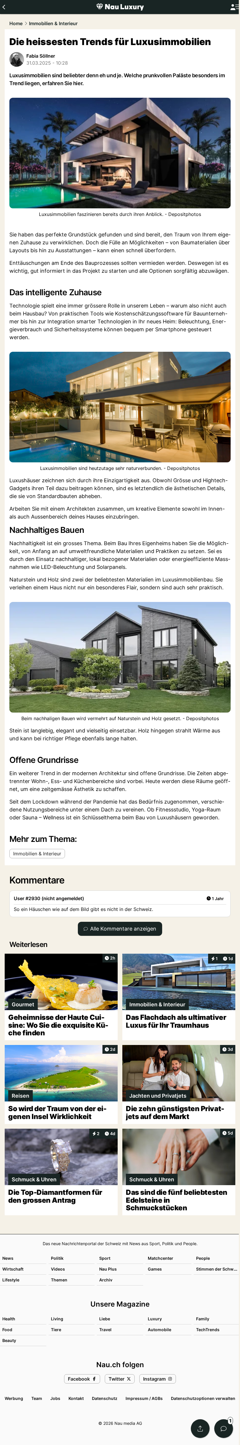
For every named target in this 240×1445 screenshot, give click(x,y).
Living (57, 1318)
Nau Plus (108, 1268)
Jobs (55, 1398)
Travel (105, 1329)
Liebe (104, 1318)
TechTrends (208, 1329)
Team (36, 1398)
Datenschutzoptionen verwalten (203, 1398)
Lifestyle (10, 1279)
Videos (58, 1268)
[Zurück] (3, 7)
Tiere (56, 1329)
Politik (57, 1258)
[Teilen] (200, 1428)
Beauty (9, 1340)
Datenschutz (104, 1398)
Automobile (159, 1329)
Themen (59, 1279)
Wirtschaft (12, 1268)
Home (16, 23)
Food (7, 1329)
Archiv (105, 1279)
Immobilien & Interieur (53, 23)
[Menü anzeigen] (235, 7)
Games (155, 1268)
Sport (104, 1258)
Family (202, 1318)
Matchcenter (160, 1258)
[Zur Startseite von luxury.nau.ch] (120, 7)
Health (8, 1318)
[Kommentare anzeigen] (223, 1428)
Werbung (14, 1398)
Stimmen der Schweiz (217, 1268)
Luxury (155, 1318)
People (203, 1258)
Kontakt (76, 1398)
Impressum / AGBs (144, 1398)
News (7, 1258)
